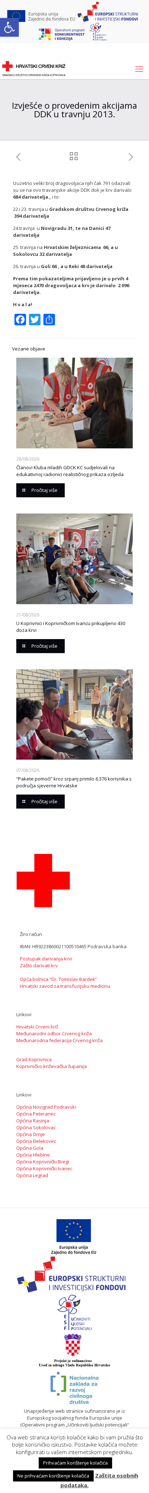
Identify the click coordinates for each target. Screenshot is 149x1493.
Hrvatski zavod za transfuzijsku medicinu (65, 986)
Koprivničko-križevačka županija (51, 1066)
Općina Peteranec (36, 1113)
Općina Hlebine (33, 1155)
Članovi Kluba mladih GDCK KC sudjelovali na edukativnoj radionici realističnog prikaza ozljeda (70, 471)
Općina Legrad (32, 1175)
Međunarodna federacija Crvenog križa (59, 1040)
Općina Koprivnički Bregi (42, 1161)
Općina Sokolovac (36, 1127)
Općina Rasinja (32, 1120)
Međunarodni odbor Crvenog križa (54, 1033)
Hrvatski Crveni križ (37, 1026)
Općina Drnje (30, 1134)
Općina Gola (29, 1148)
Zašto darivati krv (39, 965)
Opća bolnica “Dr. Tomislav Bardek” (58, 979)
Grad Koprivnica (34, 1059)
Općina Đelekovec (36, 1141)
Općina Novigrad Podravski (46, 1107)
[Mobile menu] (139, 68)
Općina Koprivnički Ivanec (44, 1168)
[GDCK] (34, 68)
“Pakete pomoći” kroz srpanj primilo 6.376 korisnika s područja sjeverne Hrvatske (74, 782)
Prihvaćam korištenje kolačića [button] (75, 1463)
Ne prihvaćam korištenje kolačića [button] (53, 1475)
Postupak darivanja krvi (46, 958)
